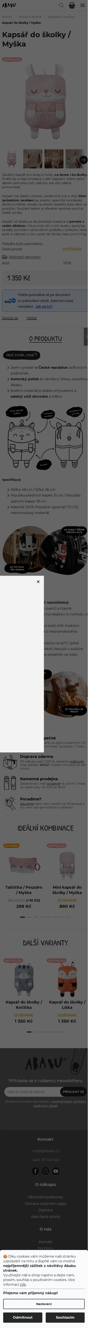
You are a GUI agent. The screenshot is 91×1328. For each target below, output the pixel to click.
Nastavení (44, 1304)
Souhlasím (65, 1317)
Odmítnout (23, 1317)
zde (23, 1284)
